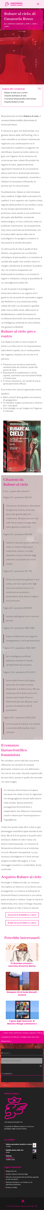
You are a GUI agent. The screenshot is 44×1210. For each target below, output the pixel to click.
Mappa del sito (11, 1171)
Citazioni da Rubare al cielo (15, 95)
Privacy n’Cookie (11, 1187)
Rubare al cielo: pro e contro (16, 92)
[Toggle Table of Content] (38, 88)
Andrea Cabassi (15, 24)
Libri (6, 27)
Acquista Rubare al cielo (14, 102)
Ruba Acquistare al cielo (22, 922)
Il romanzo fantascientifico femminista (20, 98)
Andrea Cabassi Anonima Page (17, 1174)
